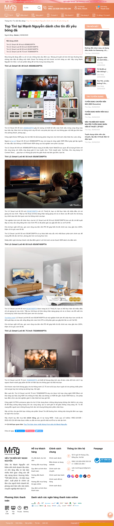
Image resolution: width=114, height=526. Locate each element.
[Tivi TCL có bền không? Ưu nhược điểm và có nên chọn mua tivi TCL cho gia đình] (90, 83)
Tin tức (37, 523)
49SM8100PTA (28, 128)
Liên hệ (45, 523)
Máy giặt (39, 15)
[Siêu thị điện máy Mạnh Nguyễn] (57, 1)
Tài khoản (82, 8)
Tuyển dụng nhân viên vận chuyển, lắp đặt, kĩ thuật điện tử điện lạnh (97, 136)
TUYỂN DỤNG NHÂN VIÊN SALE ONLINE (97, 113)
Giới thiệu (19, 523)
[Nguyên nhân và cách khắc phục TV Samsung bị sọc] (90, 59)
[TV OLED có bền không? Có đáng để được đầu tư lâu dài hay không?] (90, 71)
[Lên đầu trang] (110, 508)
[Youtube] (77, 476)
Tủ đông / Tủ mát (103, 15)
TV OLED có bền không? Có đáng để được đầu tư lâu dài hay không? (103, 70)
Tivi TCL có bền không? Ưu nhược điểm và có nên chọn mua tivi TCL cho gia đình (103, 82)
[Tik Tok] (85, 476)
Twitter (40, 431)
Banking (25, 511)
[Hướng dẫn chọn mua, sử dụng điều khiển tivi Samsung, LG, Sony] (97, 38)
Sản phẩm (28, 523)
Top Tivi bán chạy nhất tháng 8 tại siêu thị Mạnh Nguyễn (45, 424)
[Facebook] (69, 476)
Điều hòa (23, 15)
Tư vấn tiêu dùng (19, 21)
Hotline (59, 8)
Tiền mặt (13, 512)
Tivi (10, 15)
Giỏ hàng (103, 8)
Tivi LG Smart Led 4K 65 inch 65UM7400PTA (22, 49)
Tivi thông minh (10, 318)
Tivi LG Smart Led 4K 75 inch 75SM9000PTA (22, 52)
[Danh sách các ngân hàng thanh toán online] (57, 504)
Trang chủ (8, 21)
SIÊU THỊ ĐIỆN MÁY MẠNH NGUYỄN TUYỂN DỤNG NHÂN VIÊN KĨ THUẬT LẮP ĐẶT (96, 124)
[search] (39, 7)
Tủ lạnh (53, 15)
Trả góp (19, 511)
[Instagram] (73, 476)
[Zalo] (81, 476)
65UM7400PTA (31, 309)
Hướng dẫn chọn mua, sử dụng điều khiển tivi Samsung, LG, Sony (97, 49)
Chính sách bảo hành (56, 475)
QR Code (7, 512)
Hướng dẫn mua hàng (39, 464)
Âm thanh (68, 15)
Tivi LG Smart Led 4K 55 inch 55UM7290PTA (22, 47)
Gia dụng (84, 15)
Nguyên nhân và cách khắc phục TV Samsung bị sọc (103, 59)
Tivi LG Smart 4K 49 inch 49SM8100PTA (20, 44)
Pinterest (31, 431)
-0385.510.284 (79, 464)
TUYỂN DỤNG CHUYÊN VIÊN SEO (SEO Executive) (95, 103)
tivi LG (13, 141)
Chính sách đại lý (55, 458)
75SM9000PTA (31, 380)
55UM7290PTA (32, 211)
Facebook (21, 431)
